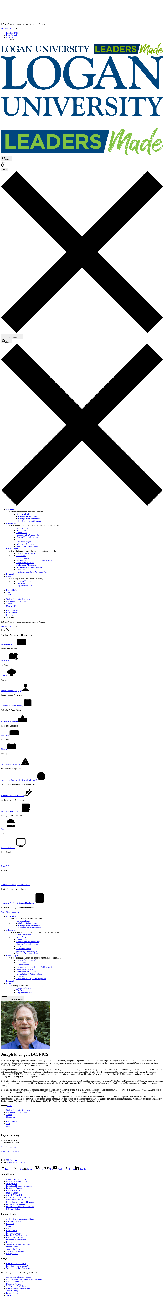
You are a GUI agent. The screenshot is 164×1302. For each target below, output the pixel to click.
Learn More (6, 28)
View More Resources (10, 912)
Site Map (9, 1295)
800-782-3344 (11, 1160)
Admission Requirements (26, 544)
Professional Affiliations (26, 565)
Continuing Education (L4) (17, 601)
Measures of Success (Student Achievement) (34, 560)
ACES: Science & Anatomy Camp (20, 1219)
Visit (8, 592)
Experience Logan (23, 542)
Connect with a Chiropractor (27, 535)
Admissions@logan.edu (17, 1162)
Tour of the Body (13, 1249)
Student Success (22, 558)
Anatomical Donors (14, 1221)
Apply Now (21, 530)
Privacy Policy (12, 1293)
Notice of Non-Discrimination (18, 1288)
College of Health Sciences (29, 519)
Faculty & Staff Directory (16, 1235)
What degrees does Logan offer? (19, 1268)
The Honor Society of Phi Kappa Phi (31, 572)
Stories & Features (23, 581)
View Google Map (8, 1147)
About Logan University (16, 1179)
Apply (8, 595)
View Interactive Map (10, 1151)
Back (9, 1106)
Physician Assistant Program (29, 521)
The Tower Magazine (15, 1251)
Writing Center (12, 1254)
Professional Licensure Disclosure (20, 1207)
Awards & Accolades (25, 563)
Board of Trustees (13, 1190)
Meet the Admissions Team (27, 546)
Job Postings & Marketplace (17, 1286)
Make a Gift (11, 606)
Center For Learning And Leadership (21, 1202)
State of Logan (12, 1193)
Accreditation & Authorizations (29, 567)
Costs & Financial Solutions (27, 537)
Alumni (9, 604)
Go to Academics (23, 514)
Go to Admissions (23, 528)
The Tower (20, 583)
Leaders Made (22, 569)
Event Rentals (11, 35)
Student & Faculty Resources (18, 599)
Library (9, 1242)
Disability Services (13, 1284)
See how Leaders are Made (27, 553)
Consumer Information (15, 1281)
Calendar (9, 37)
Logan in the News (24, 586)
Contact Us (10, 1228)
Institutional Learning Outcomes (19, 1186)
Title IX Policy (12, 1291)
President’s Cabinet (14, 1188)
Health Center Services (15, 1237)
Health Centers (12, 33)
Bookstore (10, 1224)
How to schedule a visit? (16, 1263)
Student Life (21, 556)
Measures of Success (14, 1200)
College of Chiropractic (27, 516)
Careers (9, 1226)
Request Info (21, 532)
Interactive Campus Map (16, 1240)
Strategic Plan (11, 1183)
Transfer (19, 539)
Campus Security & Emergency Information (24, 1279)
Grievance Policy (13, 1209)
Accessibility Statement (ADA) (18, 1277)
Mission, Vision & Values (16, 1181)
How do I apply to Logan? (17, 1266)
